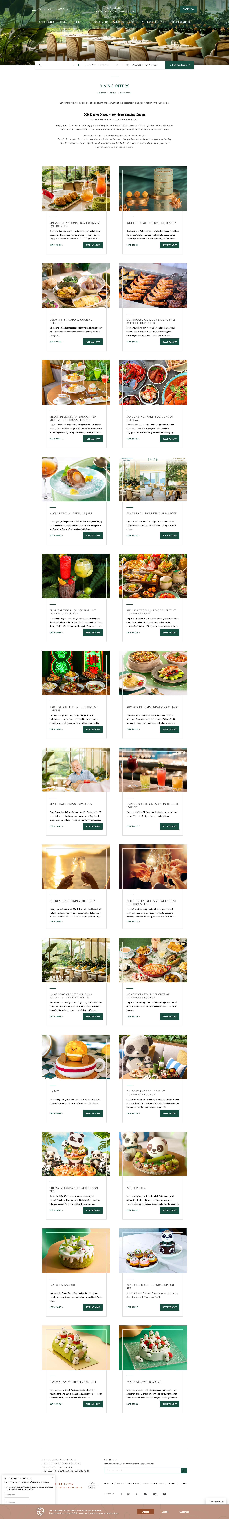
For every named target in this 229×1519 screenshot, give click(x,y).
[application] (114, 1511)
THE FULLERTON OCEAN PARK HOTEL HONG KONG (65, 1471)
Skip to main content (14, 3)
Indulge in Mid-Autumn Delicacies (151, 222)
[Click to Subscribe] (184, 1470)
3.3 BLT (54, 1091)
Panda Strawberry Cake (144, 1381)
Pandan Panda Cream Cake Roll (73, 1381)
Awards (120, 1484)
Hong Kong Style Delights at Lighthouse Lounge (147, 996)
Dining (113, 93)
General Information (153, 1484)
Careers (171, 1484)
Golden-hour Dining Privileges (73, 900)
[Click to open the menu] (34, 9)
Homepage (101, 93)
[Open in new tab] (121, 1494)
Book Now (188, 9)
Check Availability (179, 65)
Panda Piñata (136, 1188)
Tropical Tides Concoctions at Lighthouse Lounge (73, 612)
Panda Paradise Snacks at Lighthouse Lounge (145, 1093)
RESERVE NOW (93, 245)
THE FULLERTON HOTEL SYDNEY (57, 1467)
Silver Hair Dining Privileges (71, 804)
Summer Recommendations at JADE (152, 707)
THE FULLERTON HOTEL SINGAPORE (59, 1460)
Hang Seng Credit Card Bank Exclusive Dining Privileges (71, 996)
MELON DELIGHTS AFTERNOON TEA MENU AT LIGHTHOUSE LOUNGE (73, 418)
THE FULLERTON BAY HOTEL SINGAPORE (61, 1463)
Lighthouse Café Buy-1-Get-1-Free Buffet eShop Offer (151, 321)
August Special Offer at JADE (71, 513)
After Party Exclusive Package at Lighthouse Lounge (151, 902)
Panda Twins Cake (63, 1284)
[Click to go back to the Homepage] (114, 9)
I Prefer (182, 1484)
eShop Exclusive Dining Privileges (151, 513)
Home (51, 9)
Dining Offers (125, 93)
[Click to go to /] (62, 1485)
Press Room (133, 1484)
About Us (108, 1484)
